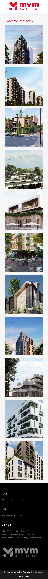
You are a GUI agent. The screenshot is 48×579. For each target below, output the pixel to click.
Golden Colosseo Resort (24, 375)
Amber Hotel (24, 250)
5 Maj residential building (24, 417)
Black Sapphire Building (24, 42)
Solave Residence (24, 333)
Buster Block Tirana (24, 84)
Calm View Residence (24, 209)
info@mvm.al (15, 516)
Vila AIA (24, 292)
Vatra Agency (23, 572)
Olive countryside (24, 167)
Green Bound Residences (24, 125)
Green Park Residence (24, 458)
